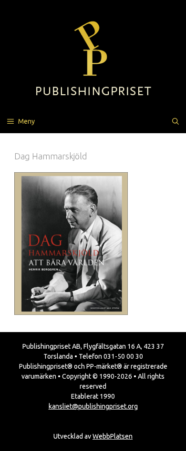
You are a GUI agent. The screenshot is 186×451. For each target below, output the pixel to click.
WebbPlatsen (113, 436)
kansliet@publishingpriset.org (93, 406)
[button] (175, 121)
